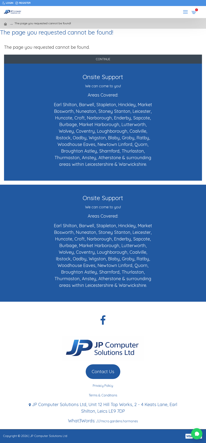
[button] (196, 433)
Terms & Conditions (103, 395)
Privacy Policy (103, 386)
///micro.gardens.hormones (117, 421)
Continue (103, 59)
